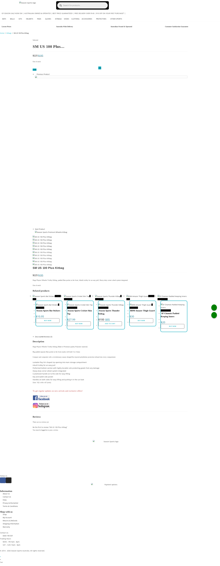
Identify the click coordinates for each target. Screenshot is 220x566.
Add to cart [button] (110, 324)
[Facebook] (3, 480)
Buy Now (47, 321)
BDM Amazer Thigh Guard (142, 310)
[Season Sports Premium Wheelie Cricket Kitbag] (51, 232)
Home (2, 33)
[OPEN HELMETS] (34, 19)
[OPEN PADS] (42, 19)
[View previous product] (35, 74)
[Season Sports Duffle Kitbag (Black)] (111, 151)
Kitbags (8, 33)
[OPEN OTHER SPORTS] (123, 19)
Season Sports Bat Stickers (48, 310)
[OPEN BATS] (7, 19)
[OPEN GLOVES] (52, 19)
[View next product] (46, 229)
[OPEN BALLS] (15, 19)
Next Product (40, 229)
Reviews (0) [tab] (48, 337)
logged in (44, 430)
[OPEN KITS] (23, 19)
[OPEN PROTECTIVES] (107, 19)
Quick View (72, 308)
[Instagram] (8, 480)
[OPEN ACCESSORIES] (93, 19)
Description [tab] (39, 337)
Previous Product (43, 74)
